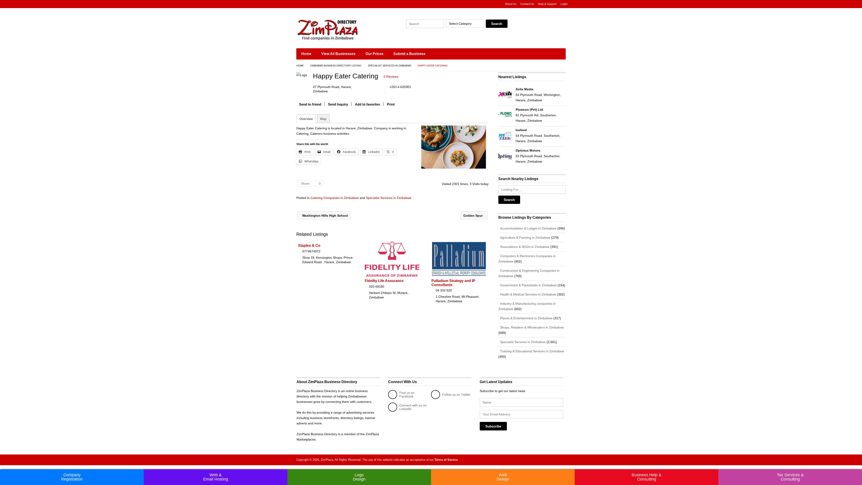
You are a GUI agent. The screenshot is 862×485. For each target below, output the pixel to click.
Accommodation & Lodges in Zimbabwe (527, 228)
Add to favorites (367, 104)
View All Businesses (338, 54)
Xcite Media (524, 89)
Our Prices (374, 54)
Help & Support (547, 4)
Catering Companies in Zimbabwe (334, 198)
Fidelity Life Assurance (384, 281)
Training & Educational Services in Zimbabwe (531, 351)
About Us (510, 4)
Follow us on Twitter (456, 394)
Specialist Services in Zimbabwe (389, 65)
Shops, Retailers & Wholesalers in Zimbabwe (531, 327)
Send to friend (310, 104)
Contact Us (527, 4)
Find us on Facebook (406, 394)
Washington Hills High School (324, 215)
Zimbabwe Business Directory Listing (335, 65)
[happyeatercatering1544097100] (453, 147)
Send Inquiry (338, 104)
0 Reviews (391, 76)
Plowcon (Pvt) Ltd (529, 109)
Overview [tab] (306, 119)
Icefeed (521, 130)
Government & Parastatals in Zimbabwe (528, 285)
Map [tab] (323, 119)
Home (306, 54)
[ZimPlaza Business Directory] (339, 29)
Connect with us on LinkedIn (413, 407)
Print (391, 104)
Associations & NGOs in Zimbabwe (524, 247)
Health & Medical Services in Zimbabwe (527, 294)
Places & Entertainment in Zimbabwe (525, 318)
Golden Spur (473, 215)
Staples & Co (309, 245)
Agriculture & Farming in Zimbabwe (524, 237)
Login (564, 4)
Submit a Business (409, 54)
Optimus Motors (528, 150)
